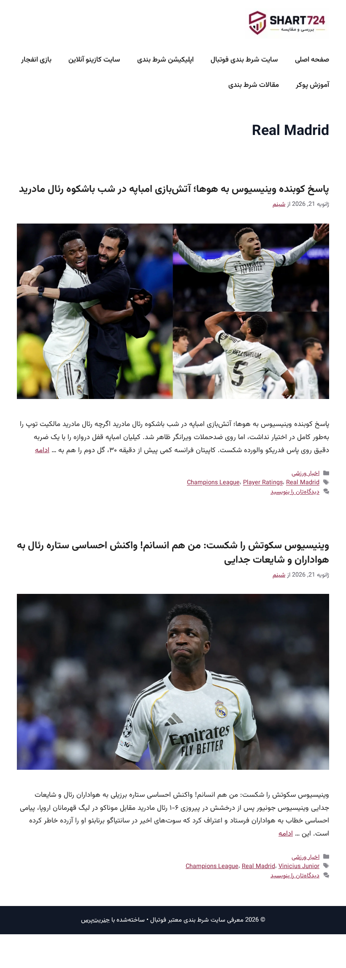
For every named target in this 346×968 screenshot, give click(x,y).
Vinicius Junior (298, 866)
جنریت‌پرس (95, 920)
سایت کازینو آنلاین (94, 59)
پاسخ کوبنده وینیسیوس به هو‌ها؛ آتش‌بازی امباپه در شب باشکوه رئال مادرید (174, 189)
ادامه (42, 450)
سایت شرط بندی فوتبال (244, 59)
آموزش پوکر (312, 85)
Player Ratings (263, 483)
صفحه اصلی (312, 59)
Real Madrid (302, 483)
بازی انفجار (36, 59)
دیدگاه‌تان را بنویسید (294, 492)
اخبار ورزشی (305, 473)
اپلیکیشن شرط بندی (165, 59)
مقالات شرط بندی (253, 85)
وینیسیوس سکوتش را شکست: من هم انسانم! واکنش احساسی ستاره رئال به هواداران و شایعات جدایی (173, 553)
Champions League (213, 483)
